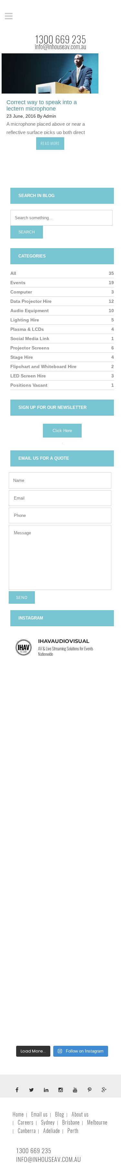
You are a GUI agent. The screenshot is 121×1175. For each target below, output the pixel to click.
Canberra (27, 1130)
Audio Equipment (29, 310)
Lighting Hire (24, 319)
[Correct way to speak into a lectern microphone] (50, 73)
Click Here (62, 430)
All (13, 273)
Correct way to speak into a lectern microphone (41, 105)
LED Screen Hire (28, 375)
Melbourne (97, 1122)
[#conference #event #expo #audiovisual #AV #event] (62, 1011)
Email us (39, 1114)
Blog (59, 1114)
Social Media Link (29, 338)
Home (18, 1114)
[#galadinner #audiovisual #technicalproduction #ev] (62, 884)
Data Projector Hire (31, 301)
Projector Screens (29, 347)
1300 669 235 (60, 39)
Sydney (48, 1122)
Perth (72, 1130)
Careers (26, 1122)
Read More (50, 143)
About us (80, 1114)
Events (17, 282)
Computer (21, 291)
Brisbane (71, 1122)
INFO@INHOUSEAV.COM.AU (48, 1159)
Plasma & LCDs (27, 329)
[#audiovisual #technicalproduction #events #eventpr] (62, 694)
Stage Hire (21, 357)
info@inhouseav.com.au (60, 46)
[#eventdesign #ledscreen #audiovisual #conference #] (62, 948)
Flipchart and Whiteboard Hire (43, 366)
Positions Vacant (28, 385)
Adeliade (51, 1130)
